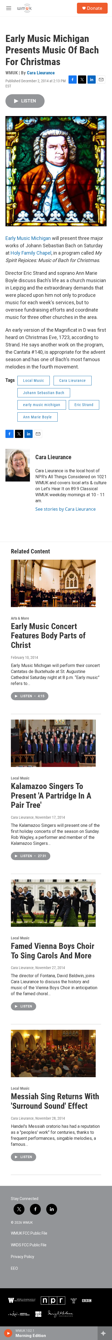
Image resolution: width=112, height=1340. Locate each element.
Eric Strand (84, 405)
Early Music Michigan (28, 238)
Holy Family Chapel (31, 253)
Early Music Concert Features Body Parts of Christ (48, 636)
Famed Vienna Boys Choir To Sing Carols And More (52, 950)
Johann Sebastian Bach (43, 393)
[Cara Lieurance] (17, 465)
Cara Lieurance (41, 72)
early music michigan (41, 405)
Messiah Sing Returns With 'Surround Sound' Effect (55, 1101)
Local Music (33, 380)
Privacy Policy (22, 1257)
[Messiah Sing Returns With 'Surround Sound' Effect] (53, 1053)
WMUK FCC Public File (29, 1233)
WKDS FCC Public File (28, 1245)
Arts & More (20, 618)
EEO (14, 1268)
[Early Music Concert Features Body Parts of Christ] (53, 583)
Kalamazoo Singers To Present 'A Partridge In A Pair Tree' (51, 795)
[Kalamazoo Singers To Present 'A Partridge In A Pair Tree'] (53, 743)
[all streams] (105, 1333)
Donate (94, 8)
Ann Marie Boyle (37, 417)
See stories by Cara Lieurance (65, 509)
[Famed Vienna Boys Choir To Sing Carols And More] (53, 903)
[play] (8, 1333)
